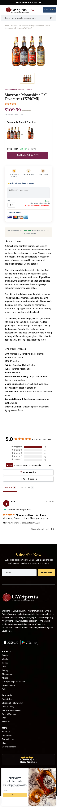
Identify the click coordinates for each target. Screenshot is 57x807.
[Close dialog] (54, 769)
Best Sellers (7, 699)
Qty (8, 200)
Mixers (5, 678)
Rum (4, 667)
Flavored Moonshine (21, 369)
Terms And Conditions (11, 710)
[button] (47, 529)
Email (18, 213)
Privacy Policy (8, 707)
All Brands (15, 26)
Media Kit (6, 722)
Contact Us (7, 735)
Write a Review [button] (30, 472)
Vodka (5, 663)
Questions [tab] (25, 487)
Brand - (18, 89)
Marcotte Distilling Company (31, 26)
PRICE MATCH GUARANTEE (28, 2)
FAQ (4, 718)
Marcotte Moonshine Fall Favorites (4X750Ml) (21, 523)
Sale (4, 689)
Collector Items (8, 685)
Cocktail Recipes (9, 747)
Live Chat (11, 213)
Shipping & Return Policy (12, 703)
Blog (4, 743)
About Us (6, 732)
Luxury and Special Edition (13, 682)
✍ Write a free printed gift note (20, 183)
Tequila (5, 655)
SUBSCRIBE (46, 572)
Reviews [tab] (8, 487)
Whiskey (5, 659)
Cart (51, 10)
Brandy (5, 670)
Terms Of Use (8, 739)
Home (7, 26)
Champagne (7, 674)
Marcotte (16, 372)
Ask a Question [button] (30, 479)
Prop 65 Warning (9, 714)
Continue (15, 795)
